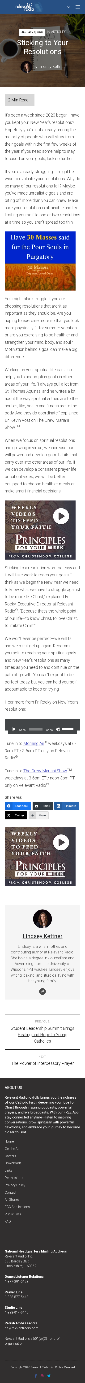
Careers (10, 1156)
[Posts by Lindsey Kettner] (27, 66)
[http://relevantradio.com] (42, 991)
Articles (58, 32)
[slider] (68, 729)
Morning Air (33, 743)
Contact (10, 1192)
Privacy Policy (15, 1185)
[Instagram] (42, 1376)
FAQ (8, 1221)
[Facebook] (36, 1376)
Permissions (14, 1178)
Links (8, 1170)
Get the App (13, 1149)
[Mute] (57, 729)
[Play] (14, 729)
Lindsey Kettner (51, 66)
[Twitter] (48, 1376)
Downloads (13, 1163)
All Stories (12, 1199)
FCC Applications (17, 1207)
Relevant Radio (40, 1367)
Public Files (13, 1214)
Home (9, 1141)
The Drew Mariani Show (45, 770)
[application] (42, 725)
